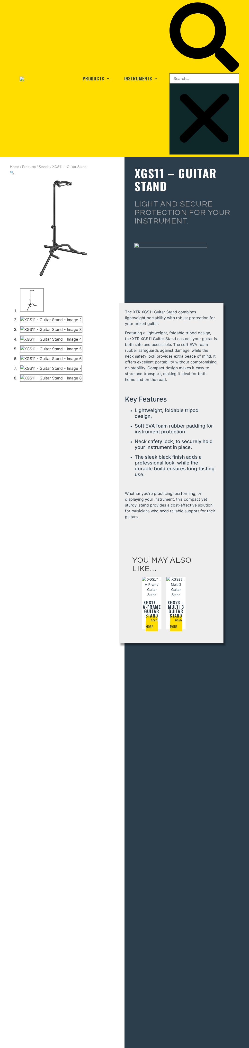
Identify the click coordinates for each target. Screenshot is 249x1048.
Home (14, 167)
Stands (44, 167)
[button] (204, 37)
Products (93, 78)
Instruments (138, 78)
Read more (152, 623)
